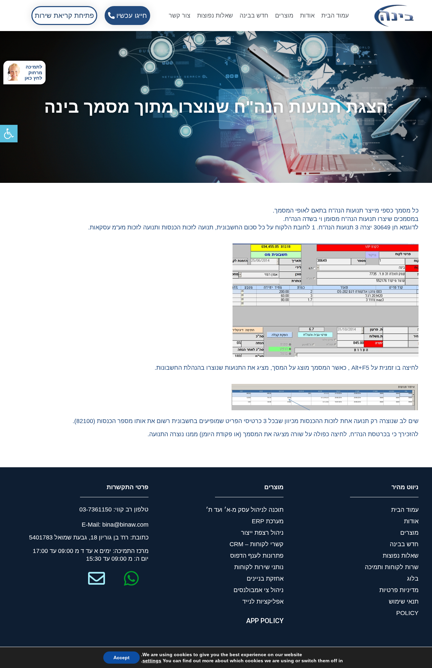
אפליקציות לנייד (263, 601)
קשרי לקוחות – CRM (257, 544)
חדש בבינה (254, 15)
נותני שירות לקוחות (259, 567)
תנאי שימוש (403, 601)
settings (151, 660)
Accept (121, 657)
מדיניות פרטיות (398, 590)
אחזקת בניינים (265, 578)
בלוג (412, 578)
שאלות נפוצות (215, 15)
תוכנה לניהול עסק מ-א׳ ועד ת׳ (245, 509)
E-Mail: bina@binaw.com (115, 524)
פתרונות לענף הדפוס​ (257, 555)
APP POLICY (265, 621)
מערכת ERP (268, 521)
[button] (9, 133)
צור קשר (179, 15)
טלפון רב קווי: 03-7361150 (113, 509)
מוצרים (284, 15)
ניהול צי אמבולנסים (259, 590)
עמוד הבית (335, 15)
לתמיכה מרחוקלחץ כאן (33, 72)
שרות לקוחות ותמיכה (391, 567)
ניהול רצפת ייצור (262, 532)
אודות (307, 15)
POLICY (407, 613)
